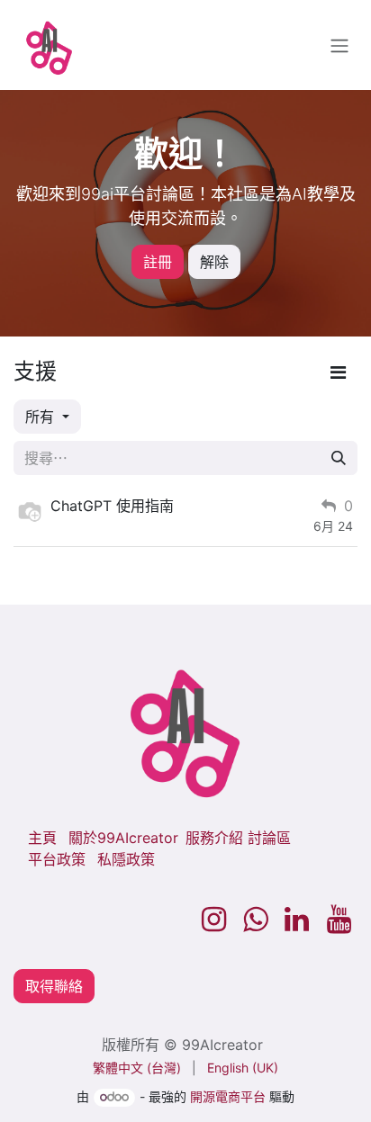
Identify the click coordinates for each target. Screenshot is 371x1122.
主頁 (42, 838)
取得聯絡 (54, 986)
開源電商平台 (228, 1096)
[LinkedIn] (296, 920)
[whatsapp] (255, 920)
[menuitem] (137, 1067)
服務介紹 (214, 838)
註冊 (157, 262)
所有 (42, 417)
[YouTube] (339, 920)
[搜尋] (338, 458)
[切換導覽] (339, 45)
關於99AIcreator (123, 838)
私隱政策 (126, 859)
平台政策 (57, 859)
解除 (214, 262)
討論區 (269, 838)
